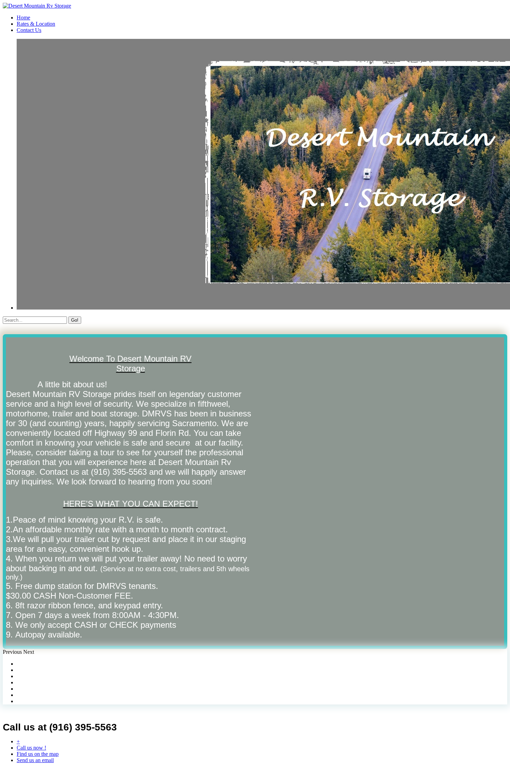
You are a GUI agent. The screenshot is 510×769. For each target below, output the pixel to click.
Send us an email (35, 760)
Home (23, 17)
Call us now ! (31, 748)
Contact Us (29, 30)
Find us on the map (38, 754)
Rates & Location (36, 24)
